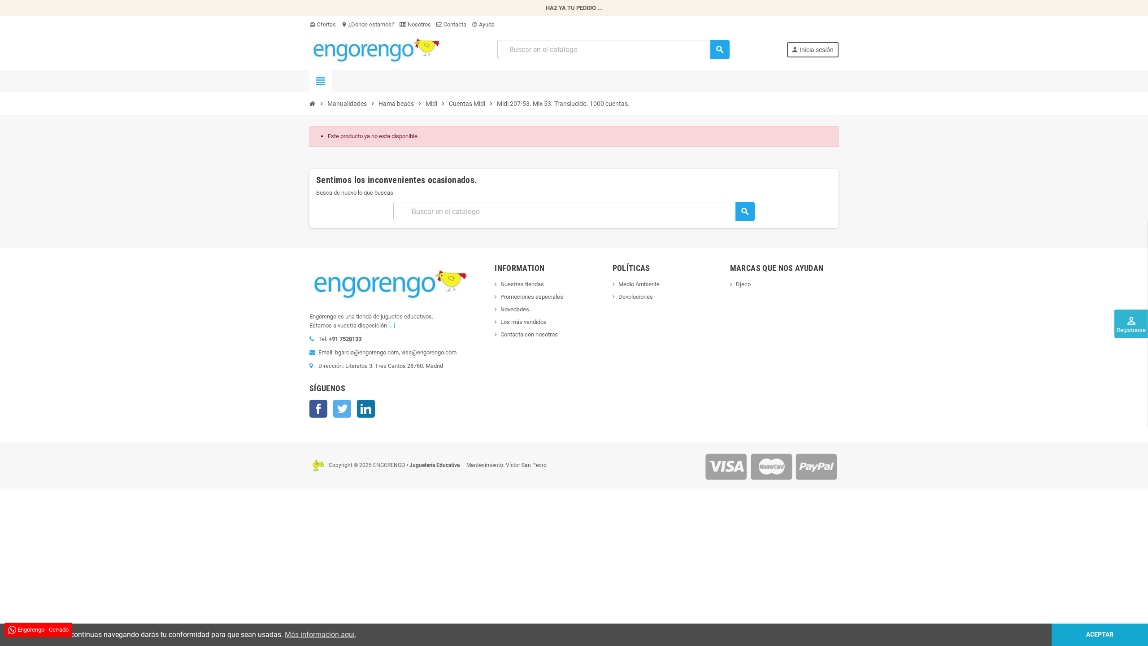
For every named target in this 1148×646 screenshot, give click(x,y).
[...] (391, 325)
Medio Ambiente (639, 284)
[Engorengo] (374, 49)
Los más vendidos (523, 322)
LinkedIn (366, 409)
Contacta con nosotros (529, 334)
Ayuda (483, 24)
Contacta (454, 24)
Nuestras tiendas (522, 284)
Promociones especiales (531, 296)
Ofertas (322, 24)
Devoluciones (635, 296)
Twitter (342, 409)
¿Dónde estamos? (367, 24)
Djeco (743, 284)
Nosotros (418, 24)
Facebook (318, 409)
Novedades (514, 309)
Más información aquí (320, 634)
